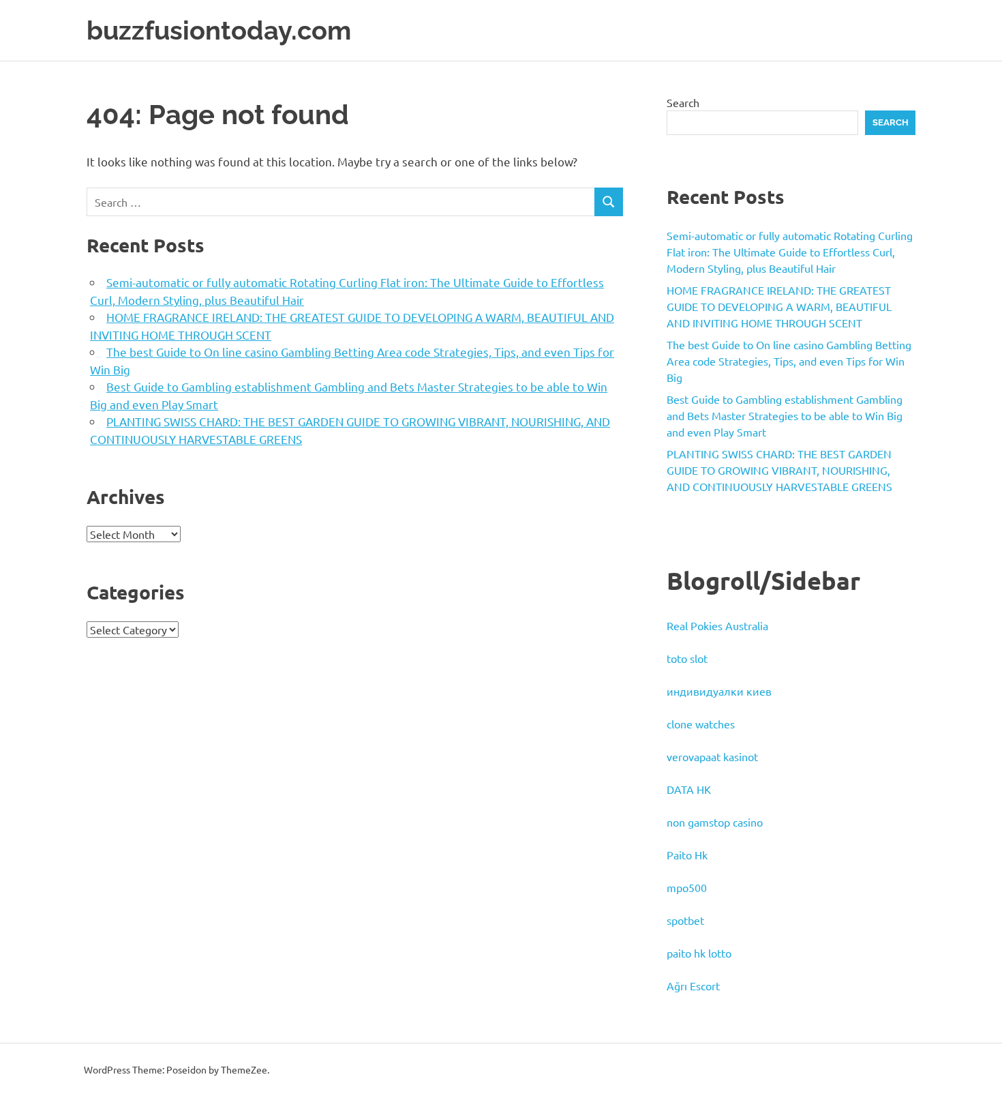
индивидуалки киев (719, 691)
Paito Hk (687, 854)
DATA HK (689, 789)
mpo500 (687, 887)
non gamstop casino (715, 822)
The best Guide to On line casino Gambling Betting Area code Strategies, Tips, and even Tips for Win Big (789, 361)
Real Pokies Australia (717, 625)
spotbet (685, 920)
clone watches (701, 723)
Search (683, 102)
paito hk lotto (699, 953)
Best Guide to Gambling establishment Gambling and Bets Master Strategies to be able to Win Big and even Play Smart (784, 415)
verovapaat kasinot (712, 756)
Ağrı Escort (693, 985)
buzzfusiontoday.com (219, 30)
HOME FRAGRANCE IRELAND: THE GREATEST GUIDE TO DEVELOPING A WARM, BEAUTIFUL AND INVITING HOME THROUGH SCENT (779, 306)
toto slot (687, 658)
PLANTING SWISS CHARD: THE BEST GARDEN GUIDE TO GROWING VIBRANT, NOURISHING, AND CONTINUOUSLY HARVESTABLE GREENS (779, 470)
